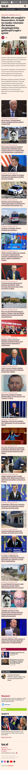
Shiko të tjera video (6, 737)
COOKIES (4, 751)
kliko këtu (19, 699)
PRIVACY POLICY (6, 749)
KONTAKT (4, 747)
